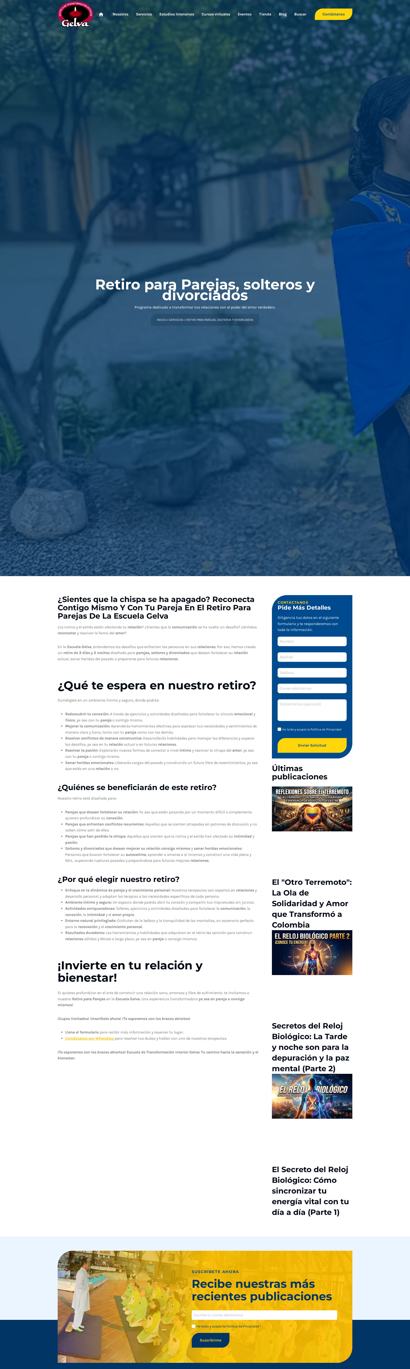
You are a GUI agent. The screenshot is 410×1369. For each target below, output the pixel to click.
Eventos (245, 14)
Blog (283, 14)
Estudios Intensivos (176, 14)
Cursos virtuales (216, 14)
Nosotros (120, 14)
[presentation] (312, 808)
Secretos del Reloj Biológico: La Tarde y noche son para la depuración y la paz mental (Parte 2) (310, 1047)
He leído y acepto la (312, 729)
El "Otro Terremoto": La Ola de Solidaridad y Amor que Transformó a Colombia (312, 903)
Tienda (265, 14)
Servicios (144, 14)
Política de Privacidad (326, 729)
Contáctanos (333, 14)
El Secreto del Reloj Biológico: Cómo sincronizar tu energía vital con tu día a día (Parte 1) (310, 1191)
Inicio (161, 320)
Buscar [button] (300, 14)
